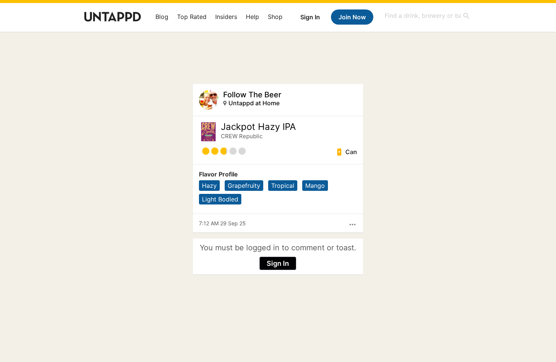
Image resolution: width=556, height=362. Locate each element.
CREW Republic (241, 136)
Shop (275, 16)
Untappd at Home (254, 103)
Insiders (226, 16)
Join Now (352, 17)
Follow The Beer (252, 94)
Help (252, 16)
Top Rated (192, 16)
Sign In (310, 17)
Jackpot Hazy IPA (258, 126)
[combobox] (427, 15)
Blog (161, 16)
